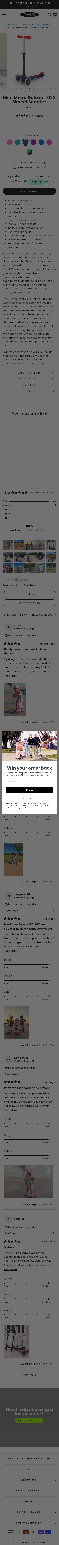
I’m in (29, 790)
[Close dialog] (53, 734)
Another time (29, 797)
